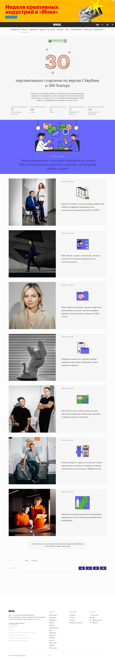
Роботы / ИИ (88, 29)
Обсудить (60, 29)
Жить (67, 29)
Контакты (72, 620)
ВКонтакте (95, 615)
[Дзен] (107, 24)
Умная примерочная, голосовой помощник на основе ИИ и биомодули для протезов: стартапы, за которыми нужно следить (57, 164)
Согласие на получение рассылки (18, 640)
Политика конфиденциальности (17, 635)
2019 (26, 560)
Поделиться (33, 29)
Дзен (93, 617)
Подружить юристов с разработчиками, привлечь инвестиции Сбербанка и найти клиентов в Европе (79, 362)
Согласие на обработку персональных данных (22, 632)
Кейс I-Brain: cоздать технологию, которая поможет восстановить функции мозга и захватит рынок (80, 258)
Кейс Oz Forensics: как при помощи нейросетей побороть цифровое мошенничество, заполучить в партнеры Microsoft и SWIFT (82, 207)
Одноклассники (97, 620)
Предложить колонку (75, 622)
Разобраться (15, 29)
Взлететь (24, 29)
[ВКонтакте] (102, 24)
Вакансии (72, 615)
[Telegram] (112, 24)
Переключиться (76, 29)
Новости (51, 625)
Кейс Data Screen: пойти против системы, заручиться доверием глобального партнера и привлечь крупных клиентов (80, 414)
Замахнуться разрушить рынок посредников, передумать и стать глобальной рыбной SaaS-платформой (81, 517)
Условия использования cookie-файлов (19, 638)
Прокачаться (98, 29)
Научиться (51, 29)
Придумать (52, 617)
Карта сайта (12, 627)
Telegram (95, 622)
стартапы (34, 560)
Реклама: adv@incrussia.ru (17, 623)
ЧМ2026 (51, 645)
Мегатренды (53, 615)
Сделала (43, 29)
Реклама (72, 617)
